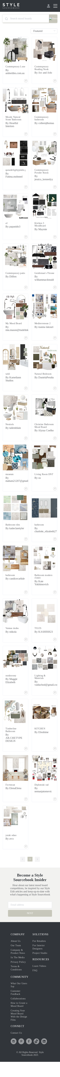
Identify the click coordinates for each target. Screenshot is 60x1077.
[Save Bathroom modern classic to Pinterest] (54, 601)
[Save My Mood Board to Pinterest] (26, 343)
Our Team (16, 957)
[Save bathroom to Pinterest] (54, 548)
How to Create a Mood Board (18, 1018)
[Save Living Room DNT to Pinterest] (54, 497)
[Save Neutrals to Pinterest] (26, 447)
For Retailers (39, 953)
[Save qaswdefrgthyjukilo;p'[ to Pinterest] (26, 190)
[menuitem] (49, 6)
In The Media (18, 969)
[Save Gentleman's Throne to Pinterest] (54, 293)
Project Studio (40, 965)
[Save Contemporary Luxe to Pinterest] (26, 84)
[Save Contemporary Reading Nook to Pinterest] (54, 84)
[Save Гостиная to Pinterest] (26, 808)
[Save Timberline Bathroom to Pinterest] (26, 757)
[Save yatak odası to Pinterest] (26, 855)
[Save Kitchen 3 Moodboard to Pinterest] (54, 240)
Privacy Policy (19, 974)
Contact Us (17, 1048)
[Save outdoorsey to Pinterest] (26, 701)
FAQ (34, 982)
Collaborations (19, 1010)
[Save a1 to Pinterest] (26, 240)
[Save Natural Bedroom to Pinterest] (54, 394)
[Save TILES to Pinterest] (54, 648)
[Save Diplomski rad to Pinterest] (54, 808)
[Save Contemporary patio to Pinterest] (26, 293)
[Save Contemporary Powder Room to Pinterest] (54, 190)
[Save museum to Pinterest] (26, 497)
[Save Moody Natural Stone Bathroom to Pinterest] (26, 137)
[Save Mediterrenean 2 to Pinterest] (54, 343)
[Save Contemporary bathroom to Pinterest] (54, 137)
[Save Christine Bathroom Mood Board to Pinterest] (54, 447)
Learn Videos (40, 978)
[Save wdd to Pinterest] (26, 394)
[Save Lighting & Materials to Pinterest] (54, 701)
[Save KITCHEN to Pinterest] (54, 757)
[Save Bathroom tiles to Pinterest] (26, 548)
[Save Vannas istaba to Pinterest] (26, 648)
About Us (16, 953)
